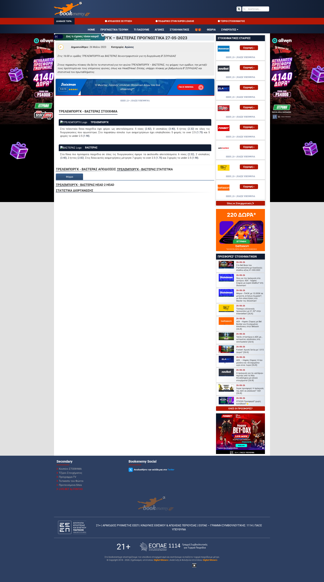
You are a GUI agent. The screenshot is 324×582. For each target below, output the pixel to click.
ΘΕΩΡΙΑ (211, 29)
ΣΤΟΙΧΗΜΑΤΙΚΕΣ (179, 29)
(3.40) (172, 128)
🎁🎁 (198, 29)
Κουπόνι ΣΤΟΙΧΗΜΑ (70, 468)
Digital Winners (161, 560)
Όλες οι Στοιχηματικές (239, 203)
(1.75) (199, 132)
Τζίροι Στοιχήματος (70, 472)
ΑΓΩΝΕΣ (159, 29)
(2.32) (191, 128)
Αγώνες (129, 47)
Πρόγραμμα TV (67, 476)
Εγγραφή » (248, 47)
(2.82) (148, 128)
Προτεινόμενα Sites (70, 485)
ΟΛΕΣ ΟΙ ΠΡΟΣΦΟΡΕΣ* (240, 408)
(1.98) (86, 135)
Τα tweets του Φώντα (71, 480)
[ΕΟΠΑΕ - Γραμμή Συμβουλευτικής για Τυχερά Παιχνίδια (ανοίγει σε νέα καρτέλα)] (173, 546)
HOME (91, 29)
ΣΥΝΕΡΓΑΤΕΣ (228, 29)
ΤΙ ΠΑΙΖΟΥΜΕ (141, 29)
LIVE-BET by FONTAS (71, 489)
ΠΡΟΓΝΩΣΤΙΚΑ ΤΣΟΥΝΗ (114, 29)
